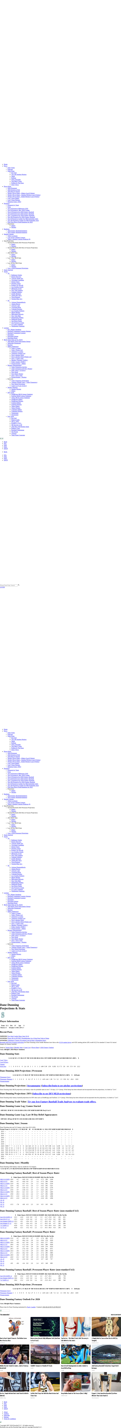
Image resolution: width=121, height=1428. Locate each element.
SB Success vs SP (16, 425)
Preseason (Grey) (5, 1077)
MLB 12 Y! (3, 1185)
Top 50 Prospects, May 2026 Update (18, 210)
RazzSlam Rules (12, 338)
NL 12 (2, 1206)
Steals (13, 176)
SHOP (6, 448)
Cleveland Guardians (17, 280)
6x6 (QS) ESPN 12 (6, 1217)
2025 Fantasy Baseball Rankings (17, 232)
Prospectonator (4, 1081)
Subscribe (7, 1415)
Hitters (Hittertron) (13, 346)
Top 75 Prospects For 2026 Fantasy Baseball (21, 215)
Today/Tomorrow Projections (20, 380)
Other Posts (11, 171)
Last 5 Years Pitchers (14, 200)
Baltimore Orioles (16, 275)
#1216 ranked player (65, 1042)
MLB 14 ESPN (5, 1188)
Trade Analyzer (8, 270)
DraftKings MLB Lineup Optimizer (22, 394)
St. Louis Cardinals (17, 324)
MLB (5, 442)
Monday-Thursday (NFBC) (19, 360)
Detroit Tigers (15, 282)
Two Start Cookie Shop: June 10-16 (18, 1036)
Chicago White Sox (17, 278)
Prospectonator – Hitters (18, 363)
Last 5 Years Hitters (13, 198)
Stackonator (14, 415)
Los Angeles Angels (17, 287)
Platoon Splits (15, 420)
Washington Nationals (17, 326)
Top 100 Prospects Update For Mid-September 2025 (23, 220)
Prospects (6, 203)
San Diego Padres (16, 321)
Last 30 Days (4, 1062)
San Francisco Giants (17, 323)
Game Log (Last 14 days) (19, 386)
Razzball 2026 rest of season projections (12, 1042)
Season (2, 1064)
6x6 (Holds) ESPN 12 (7, 1221)
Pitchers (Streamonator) (15, 365)
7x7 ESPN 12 (4, 1225)
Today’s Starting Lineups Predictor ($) (19, 239)
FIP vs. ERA (15, 421)
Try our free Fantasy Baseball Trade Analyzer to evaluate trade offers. (62, 1101)
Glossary (14, 433)
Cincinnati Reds (16, 307)
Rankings (6, 229)
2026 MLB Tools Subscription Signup (19, 341)
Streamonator (34, 1085)
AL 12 (2, 1204)
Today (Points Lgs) (17, 350)
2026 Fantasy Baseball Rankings (17, 231)
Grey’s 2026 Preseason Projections (18, 268)
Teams (6, 271)
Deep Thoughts (16, 179)
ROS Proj (3, 1066)
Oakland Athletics (16, 292)
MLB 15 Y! (3, 1194)
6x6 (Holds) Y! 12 (5, 1223)
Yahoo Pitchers (15, 408)
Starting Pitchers (16, 389)
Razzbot (10, 345)
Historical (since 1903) (14, 202)
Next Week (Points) (17, 374)
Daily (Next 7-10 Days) (18, 370)
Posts (9, 207)
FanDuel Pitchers (16, 404)
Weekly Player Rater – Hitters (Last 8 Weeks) (21, 193)
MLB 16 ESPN (5, 1196)
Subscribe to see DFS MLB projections (51, 1093)
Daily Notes (11, 167)
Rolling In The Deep (17, 183)
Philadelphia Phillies (17, 317)
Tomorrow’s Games (17, 352)
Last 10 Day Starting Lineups (16, 237)
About (6, 1412)
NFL (5, 443)
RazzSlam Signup (13, 336)
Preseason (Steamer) (6, 1079)
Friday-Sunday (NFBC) (18, 362)
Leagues (6, 328)
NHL (5, 445)
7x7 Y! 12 (3, 1227)
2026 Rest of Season (14, 191)
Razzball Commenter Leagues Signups (19, 331)
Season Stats (9, 1047)
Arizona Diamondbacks (18, 302)
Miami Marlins (15, 312)
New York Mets (16, 316)
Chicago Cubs (15, 306)
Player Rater (7, 186)
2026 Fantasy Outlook (47, 1047)
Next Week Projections (18, 384)
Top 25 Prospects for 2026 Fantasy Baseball (21, 212)
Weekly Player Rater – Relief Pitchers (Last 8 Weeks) (23, 196)
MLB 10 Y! (3, 1181)
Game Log (27, 1047)
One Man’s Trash (16, 181)
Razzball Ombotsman (17, 430)
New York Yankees (17, 290)
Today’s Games (16, 348)
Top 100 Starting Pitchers (18, 174)
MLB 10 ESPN (5, 1179)
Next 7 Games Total (17, 358)
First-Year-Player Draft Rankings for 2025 (20, 222)
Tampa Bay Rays (16, 295)
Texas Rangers (15, 297)
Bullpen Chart (15, 428)
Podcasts (10, 169)
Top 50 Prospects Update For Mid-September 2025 (23, 219)
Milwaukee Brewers (17, 314)
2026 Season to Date (14, 190)
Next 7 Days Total (16, 375)
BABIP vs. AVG (16, 423)
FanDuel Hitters (16, 403)
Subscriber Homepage (14, 343)
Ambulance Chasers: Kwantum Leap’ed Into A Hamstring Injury (26, 1040)
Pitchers (13, 227)
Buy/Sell (14, 173)
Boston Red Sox (16, 277)
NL (9, 300)
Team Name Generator (18, 435)
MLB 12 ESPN (5, 1183)
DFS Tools (11, 392)
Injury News (15, 185)
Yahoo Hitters (15, 406)
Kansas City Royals (17, 285)
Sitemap (6, 1417)
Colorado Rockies (16, 309)
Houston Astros (16, 283)
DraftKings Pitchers (17, 401)
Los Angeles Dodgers (17, 311)
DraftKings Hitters (16, 399)
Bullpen (13, 178)
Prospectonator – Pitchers (18, 377)
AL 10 (2, 1200)
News (5, 166)
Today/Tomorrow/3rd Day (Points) (21, 369)
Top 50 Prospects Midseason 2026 (18, 208)
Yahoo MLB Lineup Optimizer (20, 398)
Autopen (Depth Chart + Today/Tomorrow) (24, 382)
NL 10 (2, 1202)
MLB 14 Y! (3, 1190)
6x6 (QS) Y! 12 (5, 1219)
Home (5, 164)
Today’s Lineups (12, 236)
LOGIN (2, 587)
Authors (6, 1413)
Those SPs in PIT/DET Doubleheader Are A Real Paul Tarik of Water (28, 1038)
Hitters (13, 225)
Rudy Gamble (31, 1307)
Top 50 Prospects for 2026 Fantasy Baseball (21, 213)
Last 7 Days (3, 1060)
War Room (14, 432)
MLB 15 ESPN (5, 1192)
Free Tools (11, 416)
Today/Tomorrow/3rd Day (19, 367)
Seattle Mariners (16, 294)
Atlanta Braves (15, 304)
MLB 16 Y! (3, 1198)
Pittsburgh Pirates (16, 319)
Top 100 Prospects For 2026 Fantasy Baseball (21, 217)
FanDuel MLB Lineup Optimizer (21, 396)
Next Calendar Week (17, 355)
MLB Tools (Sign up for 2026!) (13, 340)
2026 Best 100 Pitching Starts (20, 426)
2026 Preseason (12, 188)
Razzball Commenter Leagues (17, 333)
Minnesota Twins (16, 288)
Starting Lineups (9, 234)
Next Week (14, 372)
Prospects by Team (13, 205)
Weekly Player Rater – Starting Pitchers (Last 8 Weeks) (24, 195)
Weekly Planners (13, 387)
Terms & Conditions (10, 1419)
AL (9, 273)
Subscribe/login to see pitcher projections (62, 1085)
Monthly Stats (18, 1047)
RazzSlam (11, 334)
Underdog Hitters (16, 409)
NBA (5, 447)
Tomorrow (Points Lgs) (18, 353)
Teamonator (14, 413)
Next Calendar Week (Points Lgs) (21, 357)
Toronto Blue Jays (16, 299)
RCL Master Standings (14, 329)
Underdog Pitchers (16, 411)
